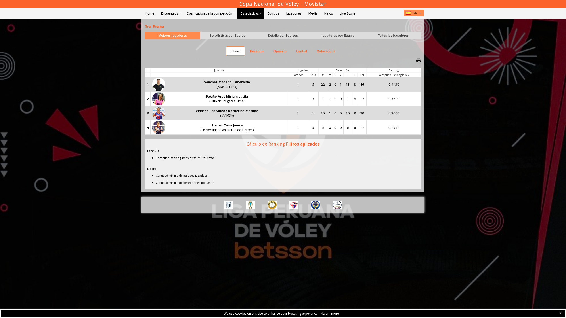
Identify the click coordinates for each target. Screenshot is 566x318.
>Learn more (329, 313)
